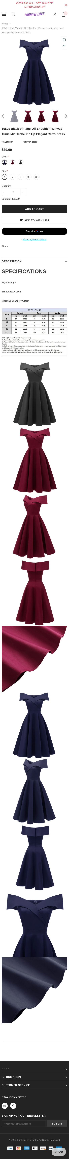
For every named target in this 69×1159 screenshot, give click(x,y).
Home (5, 23)
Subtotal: (6, 199)
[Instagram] (5, 1106)
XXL (36, 177)
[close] (66, 5)
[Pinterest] (13, 1106)
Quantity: (6, 185)
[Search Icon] (13, 14)
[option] (34, 72)
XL (28, 177)
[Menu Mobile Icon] (4, 14)
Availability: (7, 141)
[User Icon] (54, 14)
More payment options (34, 239)
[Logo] (34, 14)
